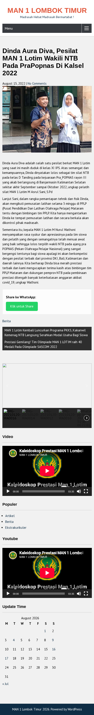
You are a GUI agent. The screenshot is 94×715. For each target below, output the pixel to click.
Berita (6, 321)
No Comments (37, 83)
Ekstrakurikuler (15, 527)
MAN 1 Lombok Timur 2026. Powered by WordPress (47, 709)
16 (54, 649)
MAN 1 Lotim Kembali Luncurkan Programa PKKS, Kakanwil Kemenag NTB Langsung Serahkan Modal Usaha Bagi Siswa (46, 332)
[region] (47, 395)
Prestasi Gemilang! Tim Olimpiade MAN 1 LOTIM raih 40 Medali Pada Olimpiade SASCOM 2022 (43, 344)
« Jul (5, 684)
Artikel (10, 516)
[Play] (8, 491)
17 (6, 658)
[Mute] (79, 491)
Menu (9, 28)
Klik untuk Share (21, 306)
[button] (7, 386)
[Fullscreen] (86, 491)
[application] (47, 471)
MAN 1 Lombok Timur (47, 10)
